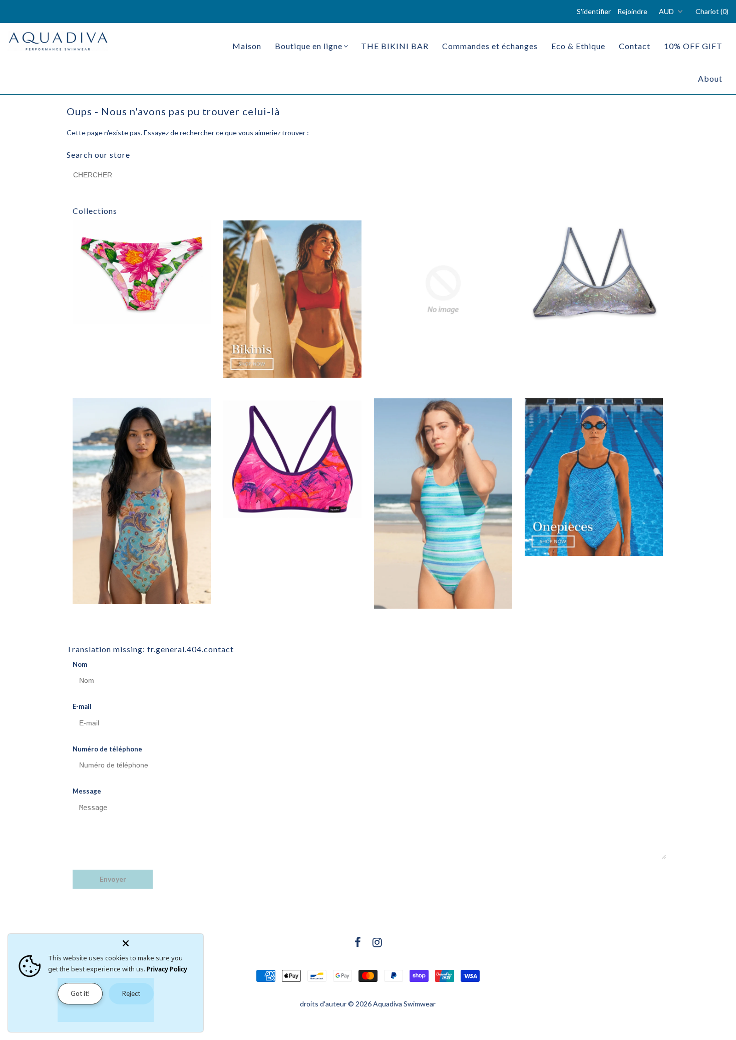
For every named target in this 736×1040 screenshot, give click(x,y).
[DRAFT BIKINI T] (594, 272)
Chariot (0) (711, 11)
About (710, 78)
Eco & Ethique (578, 46)
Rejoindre (632, 11)
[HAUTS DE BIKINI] (292, 459)
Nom (80, 664)
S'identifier (594, 11)
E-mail (82, 706)
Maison (246, 46)
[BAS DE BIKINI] (142, 272)
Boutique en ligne (308, 46)
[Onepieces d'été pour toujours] (594, 477)
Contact (634, 46)
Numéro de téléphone (107, 749)
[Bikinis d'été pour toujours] (292, 299)
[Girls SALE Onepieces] (142, 501)
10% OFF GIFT (693, 46)
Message (87, 791)
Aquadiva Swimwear (404, 1003)
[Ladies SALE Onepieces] (443, 503)
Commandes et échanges (490, 46)
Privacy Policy (167, 968)
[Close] (161, 941)
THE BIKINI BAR (395, 46)
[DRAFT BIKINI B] (443, 289)
